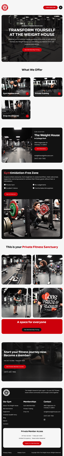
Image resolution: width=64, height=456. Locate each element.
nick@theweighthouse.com (43, 156)
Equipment (6, 412)
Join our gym (50, 7)
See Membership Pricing (32, 50)
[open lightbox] (16, 269)
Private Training (28, 409)
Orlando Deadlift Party (10, 415)
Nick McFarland (8, 409)
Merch (5, 421)
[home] (16, 7)
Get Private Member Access (15, 367)
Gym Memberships (29, 406)
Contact (5, 424)
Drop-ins (26, 412)
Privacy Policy (7, 453)
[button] (60, 7)
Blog (4, 418)
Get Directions (41, 149)
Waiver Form (21, 453)
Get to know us (10, 194)
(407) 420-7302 (40, 158)
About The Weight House (10, 406)
